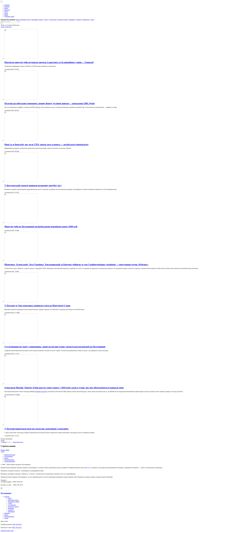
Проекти (7, 10)
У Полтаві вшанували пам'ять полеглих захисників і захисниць (36, 429)
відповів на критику (41, 391)
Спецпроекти (8, 456)
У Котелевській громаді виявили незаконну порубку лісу (33, 185)
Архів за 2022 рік (6, 27)
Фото (6, 11)
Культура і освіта (63, 19)
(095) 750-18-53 (16, 527)
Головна (7, 5)
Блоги (6, 8)
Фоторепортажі (9, 459)
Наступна (20, 442)
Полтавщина (6, 493)
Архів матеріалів (9, 461)
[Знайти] (19, 21)
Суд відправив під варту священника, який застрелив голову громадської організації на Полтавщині (54, 346)
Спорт (46, 19)
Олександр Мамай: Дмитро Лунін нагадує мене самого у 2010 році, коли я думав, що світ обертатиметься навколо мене (64, 387)
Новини (6, 6)
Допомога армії (9, 16)
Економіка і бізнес (37, 19)
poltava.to (87, 467)
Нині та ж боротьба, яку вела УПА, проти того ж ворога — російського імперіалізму (46, 144)
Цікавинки (86, 19)
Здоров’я (79, 19)
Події (17, 19)
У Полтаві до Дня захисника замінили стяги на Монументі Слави (37, 305)
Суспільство (53, 19)
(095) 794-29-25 (17, 524)
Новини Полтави (9, 455)
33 (19, 394)
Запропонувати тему (7, 530)
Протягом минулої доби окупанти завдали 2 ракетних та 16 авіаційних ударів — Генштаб (48, 62)
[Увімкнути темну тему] (1, 2)
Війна (6, 15)
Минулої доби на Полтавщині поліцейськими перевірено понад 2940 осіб (40, 226)
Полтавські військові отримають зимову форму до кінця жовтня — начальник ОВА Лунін (49, 103)
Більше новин (5, 450)
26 (19, 312)
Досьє (6, 13)
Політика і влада (25, 19)
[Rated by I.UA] (5, 489)
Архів (92, 19)
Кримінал (72, 19)
